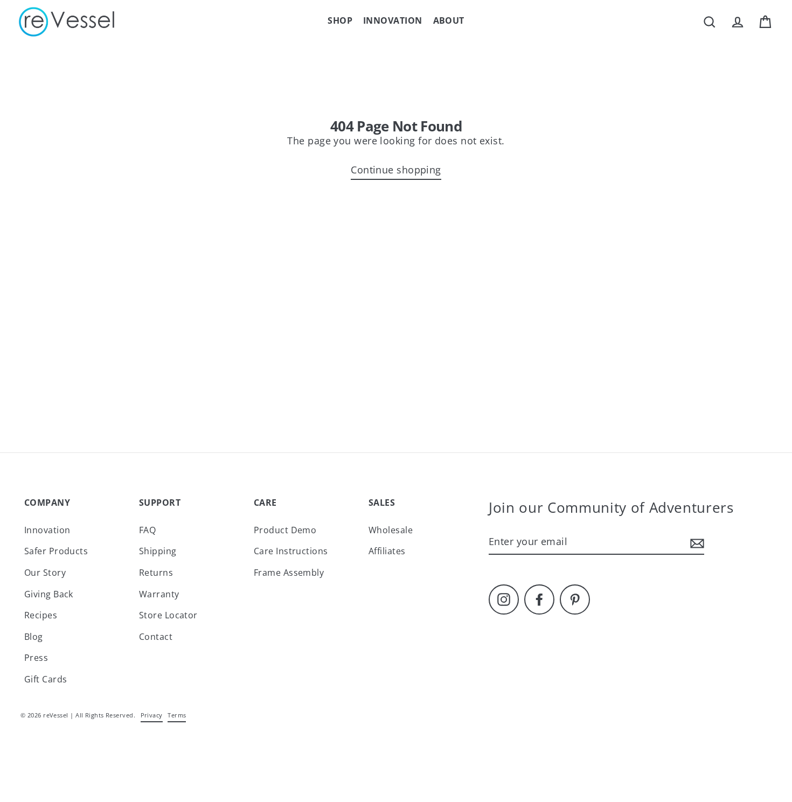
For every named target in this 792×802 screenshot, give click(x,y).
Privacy (152, 715)
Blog (33, 637)
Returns (156, 572)
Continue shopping (396, 169)
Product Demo (285, 530)
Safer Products (56, 551)
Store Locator (168, 615)
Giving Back (48, 594)
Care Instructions (291, 551)
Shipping (158, 551)
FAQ (147, 530)
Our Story (45, 572)
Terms (177, 715)
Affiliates (387, 551)
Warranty (159, 594)
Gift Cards (45, 679)
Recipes (40, 615)
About (448, 20)
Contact (155, 637)
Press (36, 658)
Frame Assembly (289, 572)
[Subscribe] (695, 542)
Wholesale (391, 530)
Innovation (392, 20)
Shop (340, 20)
